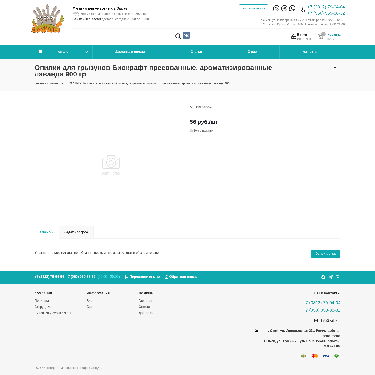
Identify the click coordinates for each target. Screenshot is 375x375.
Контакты (309, 51)
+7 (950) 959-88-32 (326, 13)
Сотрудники (43, 307)
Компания (43, 293)
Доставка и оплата (130, 51)
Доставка (146, 313)
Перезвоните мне (144, 277)
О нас (252, 51)
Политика (42, 300)
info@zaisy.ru (330, 320)
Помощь (146, 293)
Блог (90, 300)
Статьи (196, 51)
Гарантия (145, 300)
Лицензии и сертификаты (53, 313)
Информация (98, 293)
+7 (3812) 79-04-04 (326, 7)
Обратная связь (183, 277)
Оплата (144, 307)
